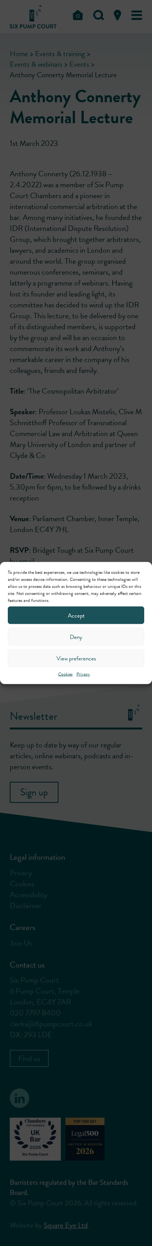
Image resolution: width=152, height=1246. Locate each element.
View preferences (76, 658)
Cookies (65, 674)
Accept (76, 615)
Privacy (83, 674)
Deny (76, 636)
